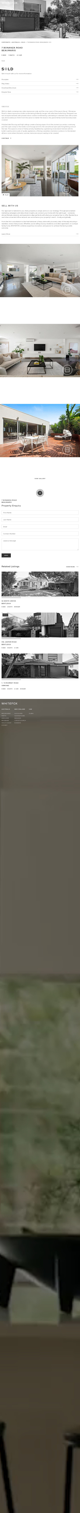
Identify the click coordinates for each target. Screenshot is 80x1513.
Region (69, 3)
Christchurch (20, 720)
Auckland (18, 713)
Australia (16, 42)
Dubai (31, 713)
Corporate (6, 42)
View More (70, 566)
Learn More (6, 234)
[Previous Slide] (3, 19)
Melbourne (6, 713)
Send (6, 555)
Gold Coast (6, 723)
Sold (23, 42)
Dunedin (17, 723)
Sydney (5, 725)
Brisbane (5, 720)
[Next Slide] (77, 19)
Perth (4, 715)
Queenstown (19, 715)
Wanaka (17, 718)
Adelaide (5, 718)
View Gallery (40, 478)
